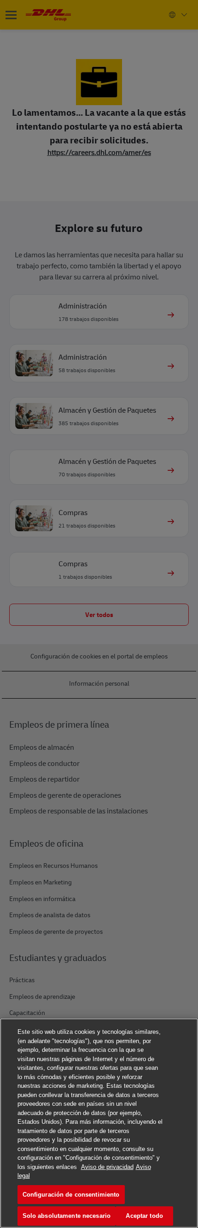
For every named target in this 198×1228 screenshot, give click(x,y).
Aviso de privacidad (107, 1166)
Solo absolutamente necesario (67, 1215)
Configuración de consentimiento (71, 1194)
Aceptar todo (144, 1215)
